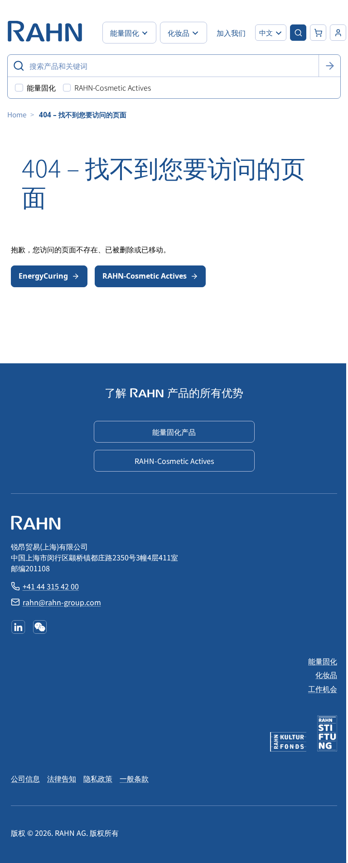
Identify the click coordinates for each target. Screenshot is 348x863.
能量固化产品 (174, 431)
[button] (271, 32)
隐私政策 (97, 778)
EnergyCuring (43, 276)
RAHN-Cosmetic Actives (144, 276)
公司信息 (25, 778)
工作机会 (322, 688)
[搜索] (329, 66)
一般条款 (134, 778)
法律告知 (61, 778)
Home (17, 114)
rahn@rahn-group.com (62, 602)
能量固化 (322, 661)
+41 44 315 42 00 (51, 586)
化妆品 (326, 674)
